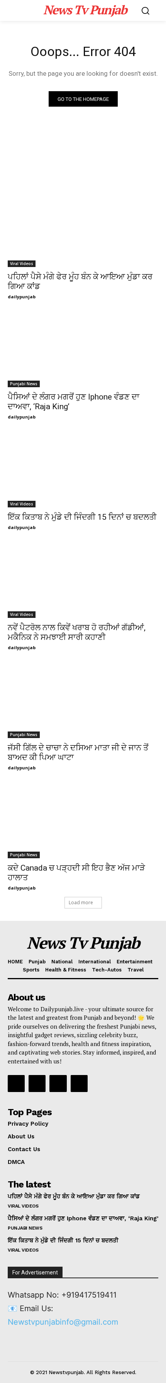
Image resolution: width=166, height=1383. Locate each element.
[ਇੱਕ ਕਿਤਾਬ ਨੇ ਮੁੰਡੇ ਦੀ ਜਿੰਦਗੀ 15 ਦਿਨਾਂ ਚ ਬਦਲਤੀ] (83, 469)
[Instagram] (37, 1083)
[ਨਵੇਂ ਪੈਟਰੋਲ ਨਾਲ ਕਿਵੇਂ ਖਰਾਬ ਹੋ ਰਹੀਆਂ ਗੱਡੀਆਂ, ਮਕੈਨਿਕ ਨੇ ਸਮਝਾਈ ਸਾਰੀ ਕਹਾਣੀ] (83, 580)
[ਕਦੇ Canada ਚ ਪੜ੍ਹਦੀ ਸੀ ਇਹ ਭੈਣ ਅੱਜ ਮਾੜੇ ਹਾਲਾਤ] (83, 820)
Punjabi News (23, 383)
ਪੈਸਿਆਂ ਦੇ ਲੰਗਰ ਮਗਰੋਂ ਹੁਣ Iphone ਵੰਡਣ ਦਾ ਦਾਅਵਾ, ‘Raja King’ (83, 1218)
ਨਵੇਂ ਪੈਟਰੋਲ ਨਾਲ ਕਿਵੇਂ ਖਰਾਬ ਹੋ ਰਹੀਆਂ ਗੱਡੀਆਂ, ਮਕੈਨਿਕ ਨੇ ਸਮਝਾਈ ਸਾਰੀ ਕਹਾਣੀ (77, 632)
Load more (81, 902)
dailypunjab (22, 296)
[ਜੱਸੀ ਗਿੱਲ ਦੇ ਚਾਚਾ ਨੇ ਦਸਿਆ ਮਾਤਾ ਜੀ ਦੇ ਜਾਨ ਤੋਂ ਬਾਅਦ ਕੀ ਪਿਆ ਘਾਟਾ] (83, 700)
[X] (57, 1083)
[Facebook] (16, 1083)
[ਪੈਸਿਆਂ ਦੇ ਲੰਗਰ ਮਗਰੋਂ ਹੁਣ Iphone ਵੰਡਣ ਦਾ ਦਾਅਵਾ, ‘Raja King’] (83, 349)
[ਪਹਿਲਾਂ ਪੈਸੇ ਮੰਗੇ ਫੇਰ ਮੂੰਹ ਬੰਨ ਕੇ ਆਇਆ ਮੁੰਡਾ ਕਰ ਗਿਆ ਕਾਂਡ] (83, 229)
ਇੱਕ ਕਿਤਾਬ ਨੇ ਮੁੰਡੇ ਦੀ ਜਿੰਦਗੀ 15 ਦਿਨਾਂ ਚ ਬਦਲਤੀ (82, 517)
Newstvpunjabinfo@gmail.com (63, 1322)
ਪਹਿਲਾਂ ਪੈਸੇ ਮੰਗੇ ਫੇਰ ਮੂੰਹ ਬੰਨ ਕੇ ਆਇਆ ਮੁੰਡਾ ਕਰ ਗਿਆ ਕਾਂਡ (74, 1196)
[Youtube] (79, 1083)
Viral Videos (21, 263)
